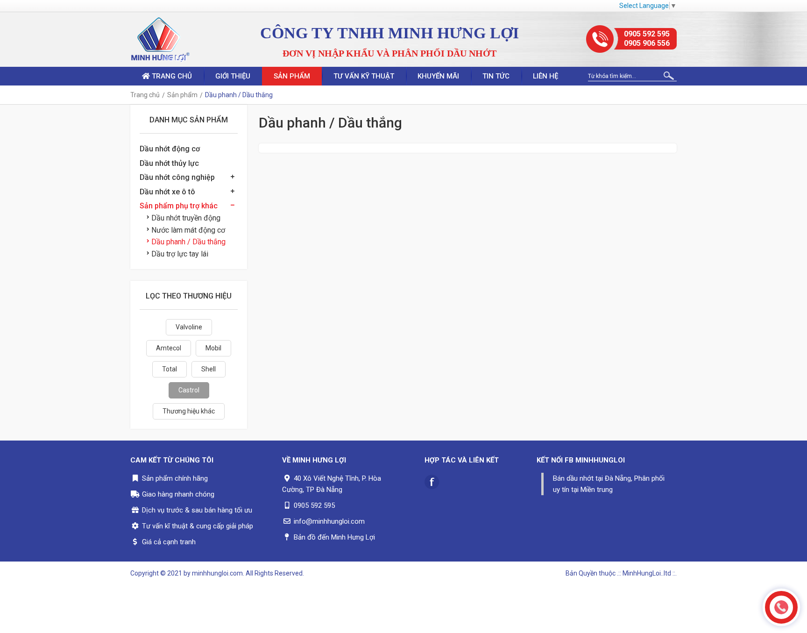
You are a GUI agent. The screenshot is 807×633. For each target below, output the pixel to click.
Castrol (188, 390)
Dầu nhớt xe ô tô (167, 191)
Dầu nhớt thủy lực (169, 163)
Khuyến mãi (438, 76)
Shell (208, 369)
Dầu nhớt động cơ (170, 148)
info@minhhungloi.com (329, 521)
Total (169, 369)
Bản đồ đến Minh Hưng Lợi (334, 537)
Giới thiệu (232, 76)
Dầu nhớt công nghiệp (177, 177)
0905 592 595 (647, 33)
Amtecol (168, 348)
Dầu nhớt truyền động (185, 217)
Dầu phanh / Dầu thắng (188, 241)
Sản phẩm (292, 76)
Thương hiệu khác (189, 411)
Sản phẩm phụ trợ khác (179, 205)
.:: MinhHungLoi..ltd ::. (647, 573)
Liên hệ (545, 76)
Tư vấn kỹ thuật (363, 76)
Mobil (213, 348)
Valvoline (189, 327)
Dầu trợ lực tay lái (179, 253)
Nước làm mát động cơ (188, 230)
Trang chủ (171, 76)
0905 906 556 (647, 43)
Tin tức (496, 76)
